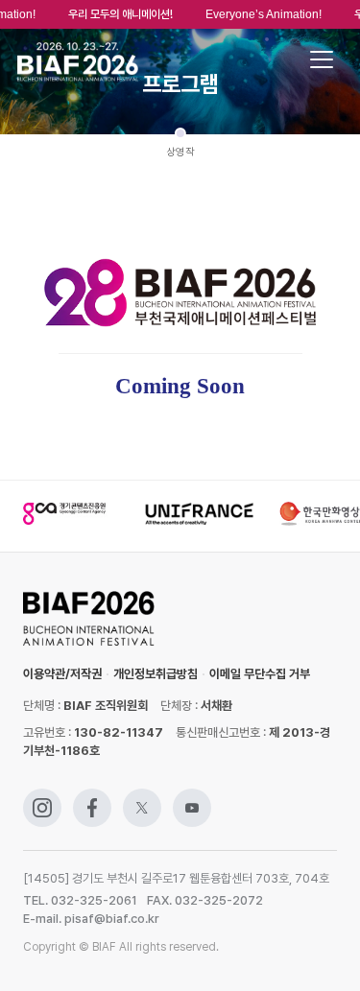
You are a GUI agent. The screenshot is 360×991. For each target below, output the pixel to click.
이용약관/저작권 (62, 674)
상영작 (180, 152)
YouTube (192, 798)
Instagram (42, 798)
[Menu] (321, 59)
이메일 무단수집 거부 (259, 674)
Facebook (92, 798)
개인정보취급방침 (155, 674)
